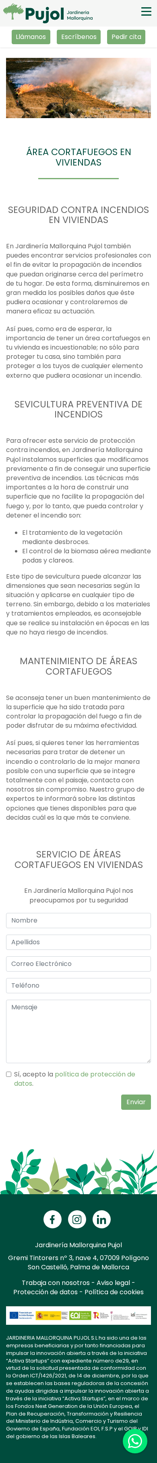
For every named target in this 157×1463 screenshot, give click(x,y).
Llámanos (31, 36)
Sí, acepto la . (74, 1079)
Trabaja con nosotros (56, 1282)
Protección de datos (45, 1292)
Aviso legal (113, 1282)
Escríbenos (79, 36)
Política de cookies (114, 1292)
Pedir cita (126, 36)
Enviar (136, 1102)
